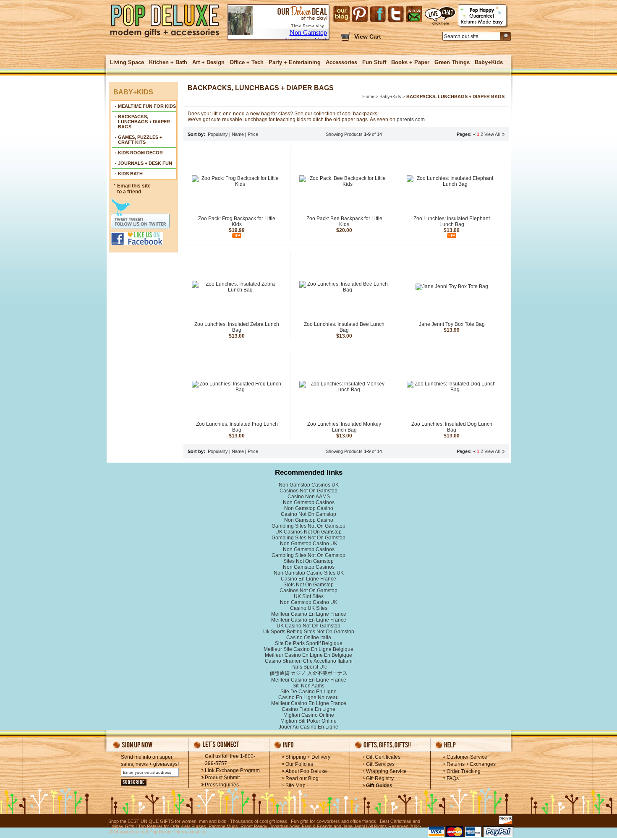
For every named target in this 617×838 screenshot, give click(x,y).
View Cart (367, 36)
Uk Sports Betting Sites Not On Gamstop (308, 632)
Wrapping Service (386, 771)
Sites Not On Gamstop (308, 561)
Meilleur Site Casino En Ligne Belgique (308, 649)
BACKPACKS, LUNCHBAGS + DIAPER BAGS (144, 121)
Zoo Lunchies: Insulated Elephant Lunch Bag (451, 221)
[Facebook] (378, 14)
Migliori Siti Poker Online (308, 721)
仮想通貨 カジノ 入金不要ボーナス (308, 673)
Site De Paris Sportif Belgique (308, 643)
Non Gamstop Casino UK (308, 544)
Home (368, 96)
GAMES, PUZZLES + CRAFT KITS (140, 140)
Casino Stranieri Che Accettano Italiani (309, 661)
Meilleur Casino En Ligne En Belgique (308, 655)
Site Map (295, 786)
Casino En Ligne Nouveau (308, 697)
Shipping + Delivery (307, 757)
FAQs (453, 778)
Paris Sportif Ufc (308, 667)
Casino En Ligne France (308, 579)
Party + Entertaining (295, 62)
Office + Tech (247, 62)
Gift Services (380, 764)
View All (492, 134)
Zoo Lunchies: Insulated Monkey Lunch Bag (344, 427)
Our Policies (299, 764)
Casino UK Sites (308, 608)
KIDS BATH (130, 173)
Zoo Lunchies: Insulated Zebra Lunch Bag (236, 327)
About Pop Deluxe (306, 771)
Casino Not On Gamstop (308, 514)
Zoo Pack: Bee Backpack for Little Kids (344, 221)
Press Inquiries (222, 785)
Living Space (127, 62)
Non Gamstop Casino (308, 508)
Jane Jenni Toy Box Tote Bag (452, 324)
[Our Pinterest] (360, 14)
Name (238, 134)
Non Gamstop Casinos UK (309, 485)
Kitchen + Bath (168, 62)
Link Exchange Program (232, 770)
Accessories (341, 62)
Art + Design (208, 62)
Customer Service (467, 757)
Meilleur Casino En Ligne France (308, 614)
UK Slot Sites (309, 596)
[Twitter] (396, 14)
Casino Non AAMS (309, 497)
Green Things (452, 62)
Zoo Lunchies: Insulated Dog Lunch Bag (451, 427)
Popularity (218, 134)
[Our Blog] (341, 14)
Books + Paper (410, 62)
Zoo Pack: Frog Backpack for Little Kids (236, 221)
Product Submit (222, 778)
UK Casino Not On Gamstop (308, 626)
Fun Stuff (374, 62)
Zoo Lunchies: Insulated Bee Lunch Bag (344, 327)
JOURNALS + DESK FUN (145, 163)
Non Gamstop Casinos (309, 502)
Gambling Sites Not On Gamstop (308, 526)
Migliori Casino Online (308, 715)
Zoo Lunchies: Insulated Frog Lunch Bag (237, 427)
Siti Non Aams (308, 686)
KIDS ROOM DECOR (140, 152)
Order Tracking (464, 771)
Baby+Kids (489, 62)
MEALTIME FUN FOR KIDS (147, 106)
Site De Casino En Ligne (308, 692)
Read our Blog (302, 778)
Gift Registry (380, 778)
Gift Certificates (383, 757)
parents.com (411, 119)
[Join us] (414, 14)
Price (253, 134)
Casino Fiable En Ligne (308, 709)
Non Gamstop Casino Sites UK (309, 573)
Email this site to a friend (134, 189)
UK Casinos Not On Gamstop (308, 532)
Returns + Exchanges (471, 764)
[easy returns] (483, 16)
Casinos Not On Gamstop (308, 491)
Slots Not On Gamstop (308, 585)
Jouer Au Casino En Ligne (308, 727)
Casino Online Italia (308, 637)
